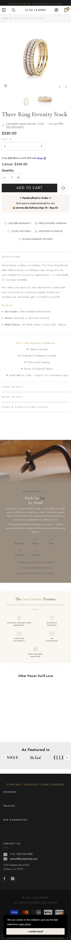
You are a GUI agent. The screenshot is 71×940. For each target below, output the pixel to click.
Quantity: (8, 170)
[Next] (66, 87)
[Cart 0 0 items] (66, 10)
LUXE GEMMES (48, 902)
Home (5, 18)
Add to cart (30, 187)
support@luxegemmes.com (24, 858)
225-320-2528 (25, 854)
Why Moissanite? (15, 127)
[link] (18, 730)
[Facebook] (4, 878)
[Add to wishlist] (63, 188)
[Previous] (60, 87)
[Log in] (56, 10)
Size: (6, 139)
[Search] (14, 10)
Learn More (25, 924)
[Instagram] (12, 878)
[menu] (4, 10)
